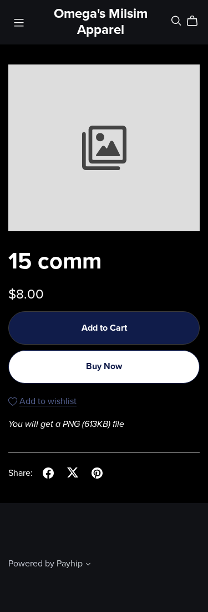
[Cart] (196, 21)
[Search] (176, 21)
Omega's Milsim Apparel (101, 22)
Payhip (70, 563)
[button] (88, 565)
